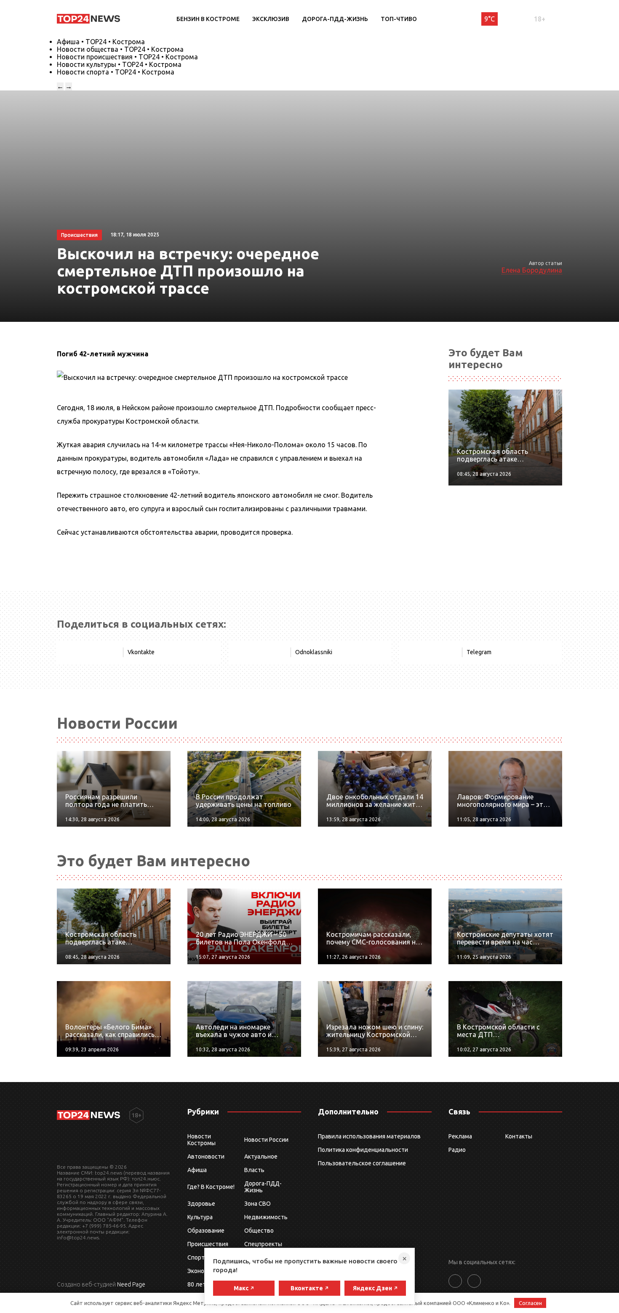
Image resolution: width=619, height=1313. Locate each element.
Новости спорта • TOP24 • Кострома (115, 72)
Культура (200, 1217)
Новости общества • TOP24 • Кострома (120, 49)
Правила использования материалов (369, 1136)
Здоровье (201, 1203)
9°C (489, 19)
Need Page (131, 1284)
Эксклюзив (270, 19)
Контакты (518, 1136)
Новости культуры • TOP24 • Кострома (119, 64)
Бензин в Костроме (208, 19)
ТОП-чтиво (399, 19)
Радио (457, 1149)
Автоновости (205, 1156)
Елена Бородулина (532, 270)
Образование (205, 1230)
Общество (259, 1230)
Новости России (266, 1139)
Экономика (202, 1271)
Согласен (530, 1303)
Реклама (460, 1136)
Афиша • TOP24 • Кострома (101, 41)
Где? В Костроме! (211, 1186)
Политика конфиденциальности (363, 1149)
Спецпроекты (263, 1244)
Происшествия (207, 1244)
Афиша (197, 1170)
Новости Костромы (201, 1139)
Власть (254, 1170)
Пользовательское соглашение (362, 1163)
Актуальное (260, 1156)
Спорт (196, 1257)
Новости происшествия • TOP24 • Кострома (127, 57)
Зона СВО (257, 1203)
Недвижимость (266, 1217)
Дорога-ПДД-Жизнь (335, 19)
